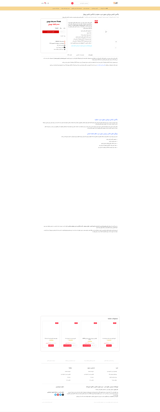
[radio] (60, 28)
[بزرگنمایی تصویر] (116, 41)
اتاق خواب (100, 17)
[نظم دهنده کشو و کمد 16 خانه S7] (51, 329)
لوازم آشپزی (71, 392)
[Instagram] (63, 395)
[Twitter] (60, 395)
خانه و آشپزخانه (112, 17)
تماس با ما (92, 380)
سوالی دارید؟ (114, 380)
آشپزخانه (116, 393)
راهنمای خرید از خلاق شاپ (112, 371)
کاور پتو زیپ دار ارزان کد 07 (70, 338)
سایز (64, 28)
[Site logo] (116, 3)
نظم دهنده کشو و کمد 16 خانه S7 (51, 338)
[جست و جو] (72, 3)
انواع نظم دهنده (77, 392)
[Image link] (60, 389)
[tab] (90, 55)
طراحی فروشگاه (49, 402)
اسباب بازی (102, 393)
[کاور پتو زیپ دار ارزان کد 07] (70, 329)
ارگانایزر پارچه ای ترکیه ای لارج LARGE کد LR (89, 339)
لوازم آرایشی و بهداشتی (109, 393)
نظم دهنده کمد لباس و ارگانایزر (91, 17)
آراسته (62, 36)
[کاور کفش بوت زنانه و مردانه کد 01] (109, 329)
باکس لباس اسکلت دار (101, 65)
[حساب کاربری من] (48, 3)
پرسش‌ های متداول (113, 377)
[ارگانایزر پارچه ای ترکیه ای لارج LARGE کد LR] (89, 329)
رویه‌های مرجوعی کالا (113, 374)
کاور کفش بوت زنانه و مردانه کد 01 (108, 338)
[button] (87, 345)
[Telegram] (55, 395)
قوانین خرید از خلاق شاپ (89, 374)
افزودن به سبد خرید (50, 31)
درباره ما (92, 377)
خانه (118, 17)
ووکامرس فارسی (44, 402)
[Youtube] (58, 395)
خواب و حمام (105, 17)
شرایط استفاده (91, 371)
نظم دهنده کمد (89, 26)
